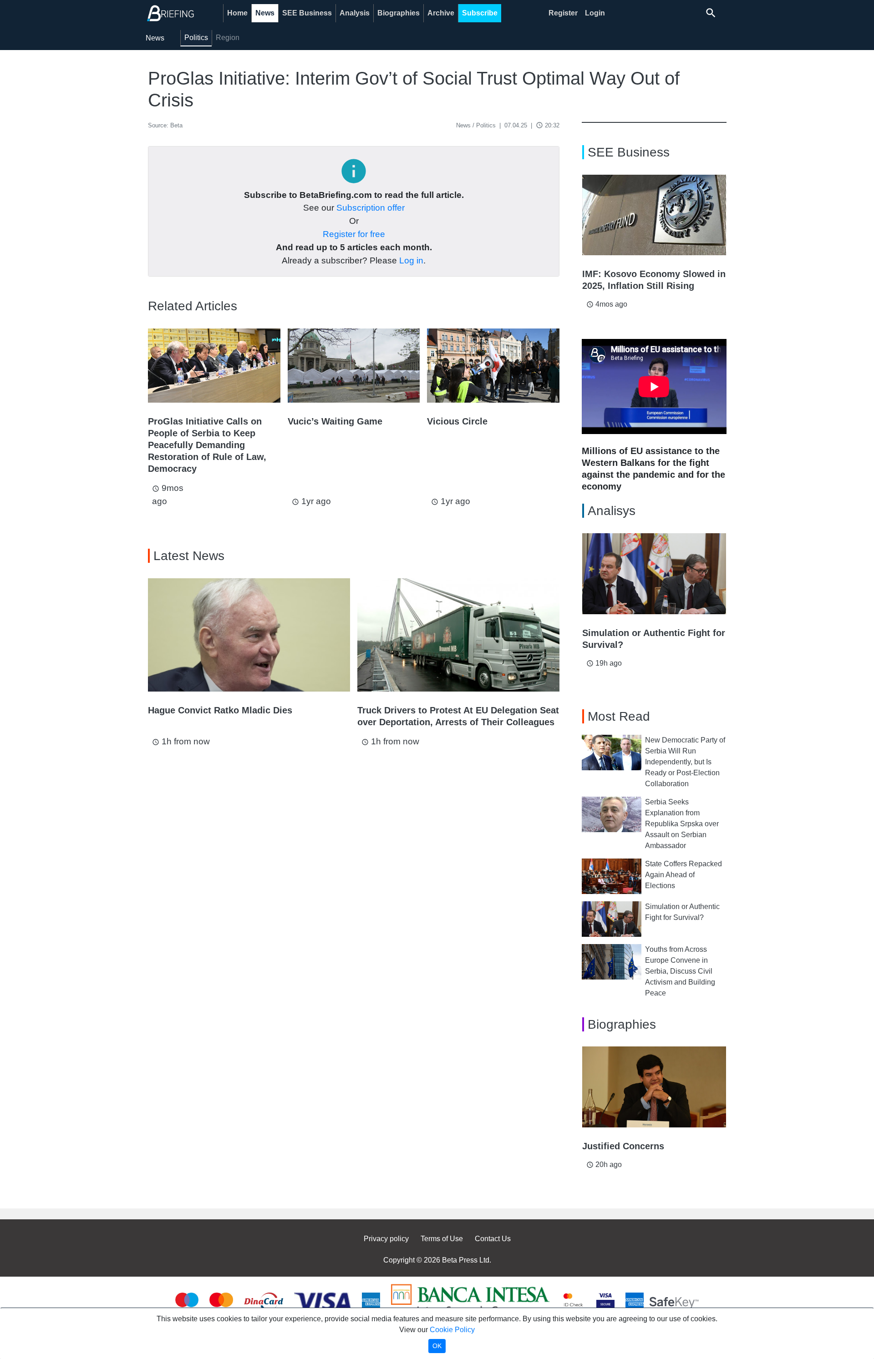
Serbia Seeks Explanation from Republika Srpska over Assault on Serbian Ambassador (682, 823)
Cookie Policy (452, 1330)
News (264, 13)
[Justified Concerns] (654, 1086)
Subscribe (480, 13)
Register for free (354, 234)
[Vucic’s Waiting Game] (354, 365)
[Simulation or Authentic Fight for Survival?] (654, 573)
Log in (411, 260)
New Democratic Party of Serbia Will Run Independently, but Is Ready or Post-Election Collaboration (685, 762)
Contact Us (493, 1239)
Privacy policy (386, 1239)
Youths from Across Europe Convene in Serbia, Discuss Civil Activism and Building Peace (680, 971)
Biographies (398, 13)
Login (595, 13)
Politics (196, 37)
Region (227, 37)
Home (237, 13)
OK (437, 1345)
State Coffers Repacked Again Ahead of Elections (683, 874)
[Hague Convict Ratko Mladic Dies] (249, 635)
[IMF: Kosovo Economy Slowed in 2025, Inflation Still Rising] (654, 215)
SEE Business (307, 13)
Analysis (355, 13)
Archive (440, 13)
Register (563, 13)
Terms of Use (442, 1239)
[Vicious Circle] (493, 365)
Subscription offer (370, 207)
